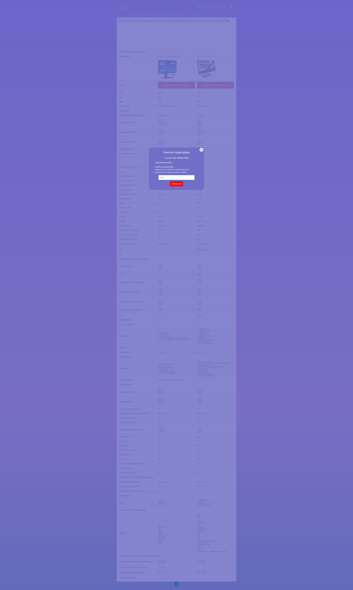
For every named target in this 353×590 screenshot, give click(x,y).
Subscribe (176, 184)
